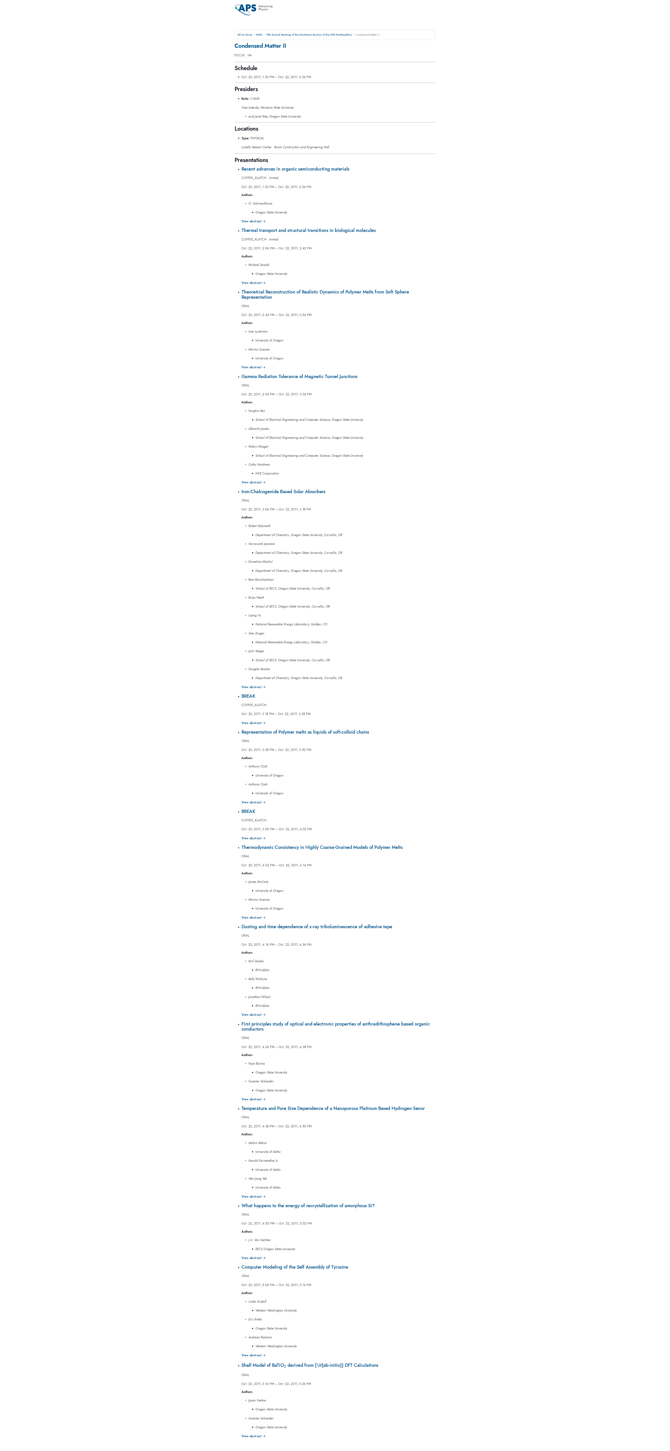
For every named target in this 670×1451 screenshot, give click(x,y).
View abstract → (253, 221)
